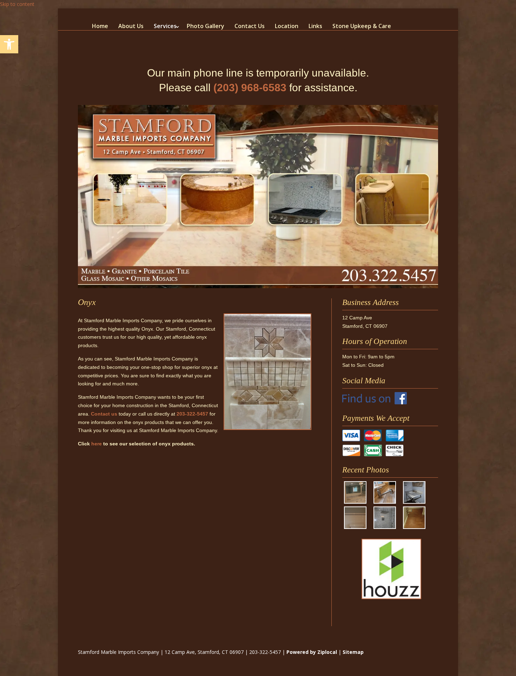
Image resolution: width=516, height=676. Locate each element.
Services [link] (165, 26)
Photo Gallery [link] (205, 26)
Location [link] (286, 26)
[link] (9, 44)
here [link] (96, 443)
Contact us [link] (104, 414)
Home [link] (100, 26)
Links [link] (315, 26)
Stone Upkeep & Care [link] (361, 26)
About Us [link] (131, 26)
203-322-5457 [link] (192, 414)
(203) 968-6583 (249, 87)
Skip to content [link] (17, 4)
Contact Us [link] (249, 26)
